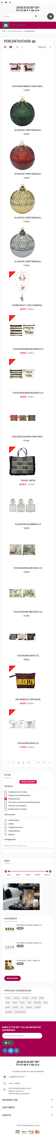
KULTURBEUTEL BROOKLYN (28, 699)
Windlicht (37, 1003)
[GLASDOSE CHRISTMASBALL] (28, 111)
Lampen (37, 1007)
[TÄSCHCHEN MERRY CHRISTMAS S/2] (28, 67)
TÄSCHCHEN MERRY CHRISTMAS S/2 (28, 86)
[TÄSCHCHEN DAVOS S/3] (28, 637)
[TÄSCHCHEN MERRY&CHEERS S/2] (28, 330)
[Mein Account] (2, 2)
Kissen (15, 1007)
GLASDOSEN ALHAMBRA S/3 (28, 524)
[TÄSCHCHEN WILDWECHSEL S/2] (28, 549)
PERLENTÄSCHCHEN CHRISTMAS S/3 (28, 436)
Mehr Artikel (12, 978)
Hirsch (34, 998)
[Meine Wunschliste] (6, 2)
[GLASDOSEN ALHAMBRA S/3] (28, 505)
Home (4, 31)
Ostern (8, 998)
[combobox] (18, 846)
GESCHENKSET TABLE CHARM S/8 (28, 961)
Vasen (22, 1003)
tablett (15, 1003)
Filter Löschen (28, 782)
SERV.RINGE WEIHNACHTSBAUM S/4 (29, 925)
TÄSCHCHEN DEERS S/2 (28, 743)
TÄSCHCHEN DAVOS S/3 (28, 655)
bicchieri (25, 998)
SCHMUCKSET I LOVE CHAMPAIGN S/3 (28, 305)
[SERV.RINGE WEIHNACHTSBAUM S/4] (9, 929)
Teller (8, 1003)
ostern (8, 1007)
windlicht (9, 1012)
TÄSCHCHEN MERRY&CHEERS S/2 (28, 349)
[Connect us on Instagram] (16, 1051)
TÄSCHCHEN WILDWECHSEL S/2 (27, 568)
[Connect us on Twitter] (11, 1051)
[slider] (9, 871)
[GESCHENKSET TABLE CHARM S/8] (9, 965)
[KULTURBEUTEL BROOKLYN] (28, 681)
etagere (29, 1007)
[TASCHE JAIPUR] (28, 462)
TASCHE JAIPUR (28, 480)
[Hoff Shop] (28, 9)
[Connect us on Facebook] (5, 1051)
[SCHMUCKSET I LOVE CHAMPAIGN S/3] (28, 286)
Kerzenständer (20, 1012)
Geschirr (16, 998)
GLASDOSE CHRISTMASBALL (28, 130)
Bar (22, 1007)
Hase (45, 1003)
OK (9, 1043)
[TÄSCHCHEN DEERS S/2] (28, 724)
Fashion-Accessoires (15, 31)
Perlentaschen (30, 31)
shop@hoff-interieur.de (17, 1077)
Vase (29, 1003)
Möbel (41, 998)
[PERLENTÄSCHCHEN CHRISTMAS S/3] (28, 418)
